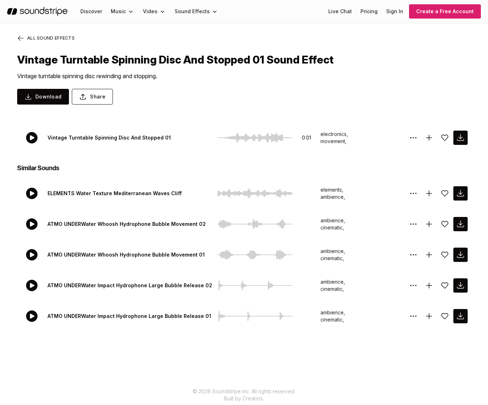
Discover (91, 11)
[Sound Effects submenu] (214, 11)
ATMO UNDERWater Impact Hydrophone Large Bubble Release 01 (129, 316)
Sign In (394, 11)
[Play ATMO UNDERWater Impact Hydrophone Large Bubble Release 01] (32, 316)
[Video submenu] (162, 11)
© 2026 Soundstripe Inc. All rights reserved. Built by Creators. (244, 394)
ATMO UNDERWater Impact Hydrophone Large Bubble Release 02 (130, 285)
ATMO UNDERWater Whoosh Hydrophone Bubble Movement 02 (127, 224)
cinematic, (332, 227)
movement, (333, 141)
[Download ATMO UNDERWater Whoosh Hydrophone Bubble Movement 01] (460, 255)
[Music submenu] (130, 11)
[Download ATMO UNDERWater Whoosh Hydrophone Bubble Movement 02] (460, 224)
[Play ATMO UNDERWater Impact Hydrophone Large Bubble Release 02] (32, 285)
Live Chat (340, 11)
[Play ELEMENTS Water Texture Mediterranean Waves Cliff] (32, 193)
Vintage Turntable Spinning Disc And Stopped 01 (109, 138)
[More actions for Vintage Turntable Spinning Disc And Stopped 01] (413, 138)
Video (150, 11)
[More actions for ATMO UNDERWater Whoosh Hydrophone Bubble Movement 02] (413, 224)
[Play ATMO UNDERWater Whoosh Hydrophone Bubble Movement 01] (32, 254)
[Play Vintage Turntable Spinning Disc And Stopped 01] (32, 137)
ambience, (332, 197)
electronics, (334, 134)
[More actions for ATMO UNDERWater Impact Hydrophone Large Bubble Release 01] (413, 316)
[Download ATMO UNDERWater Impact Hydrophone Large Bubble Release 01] (460, 316)
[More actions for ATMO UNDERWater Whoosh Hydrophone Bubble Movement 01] (413, 255)
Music (118, 11)
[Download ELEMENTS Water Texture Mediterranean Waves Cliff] (460, 193)
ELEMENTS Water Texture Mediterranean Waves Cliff (115, 193)
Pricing (369, 11)
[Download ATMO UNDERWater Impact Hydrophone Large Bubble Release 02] (460, 285)
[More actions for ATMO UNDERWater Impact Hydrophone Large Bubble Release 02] (413, 285)
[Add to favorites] (445, 138)
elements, (331, 190)
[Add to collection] (429, 138)
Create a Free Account (445, 11)
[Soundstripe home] (37, 11)
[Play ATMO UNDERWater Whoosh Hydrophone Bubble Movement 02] (32, 224)
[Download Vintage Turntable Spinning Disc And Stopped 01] (460, 138)
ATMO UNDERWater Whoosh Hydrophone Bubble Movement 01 (126, 255)
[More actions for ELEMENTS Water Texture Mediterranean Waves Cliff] (413, 193)
